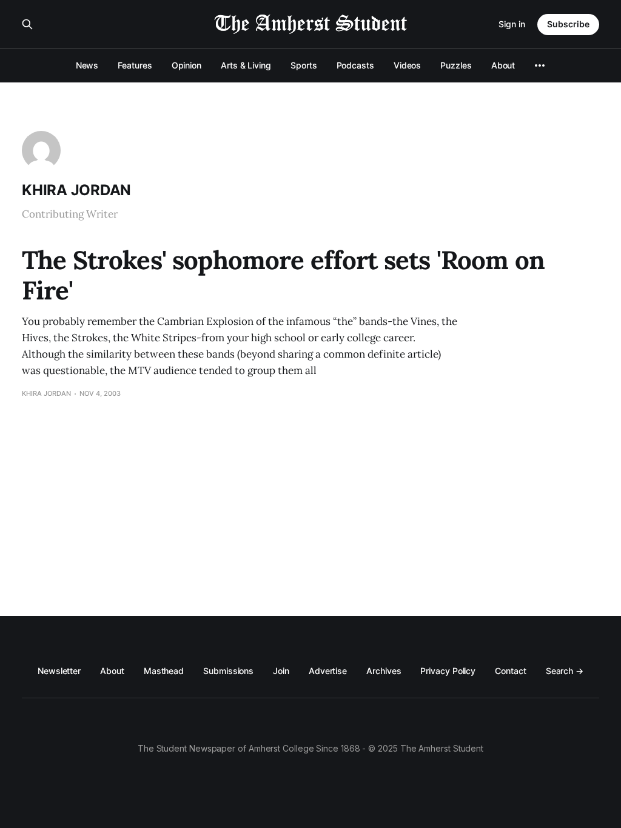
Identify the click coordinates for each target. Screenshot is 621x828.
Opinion (186, 65)
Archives (383, 671)
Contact (510, 671)
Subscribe (568, 24)
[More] (540, 65)
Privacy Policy (447, 671)
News (87, 65)
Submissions (228, 671)
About (503, 65)
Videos (407, 65)
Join (281, 671)
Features (135, 65)
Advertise (328, 671)
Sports (303, 65)
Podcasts (355, 65)
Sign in (511, 24)
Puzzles (455, 65)
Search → (564, 671)
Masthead (164, 671)
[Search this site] (27, 24)
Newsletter (59, 671)
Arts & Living (246, 65)
